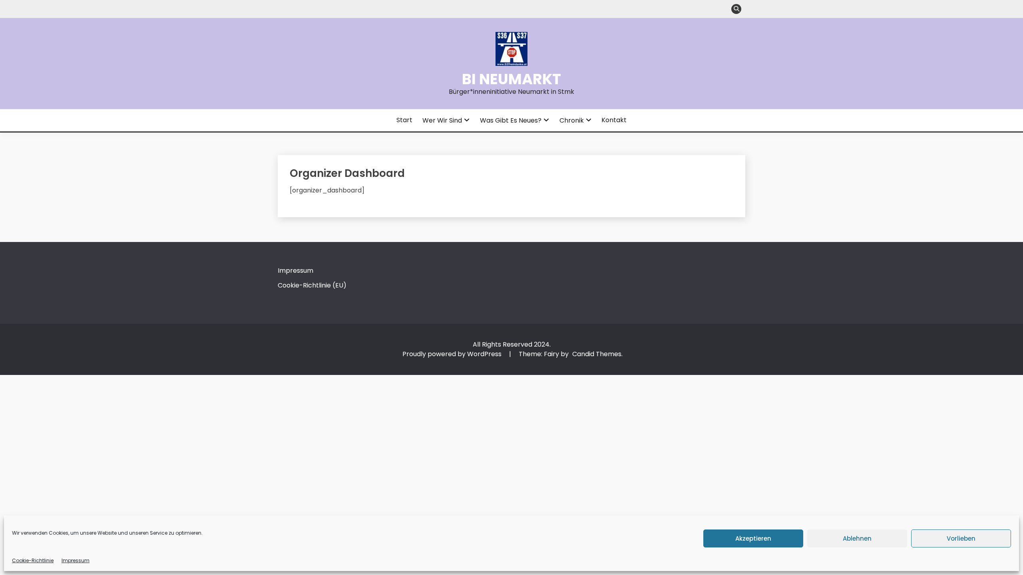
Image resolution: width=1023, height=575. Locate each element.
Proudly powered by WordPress (452, 354)
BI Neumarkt (511, 79)
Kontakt (614, 120)
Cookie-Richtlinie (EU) (312, 285)
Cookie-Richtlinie (33, 560)
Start (404, 120)
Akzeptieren (753, 538)
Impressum (76, 560)
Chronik (571, 120)
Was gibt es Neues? (510, 120)
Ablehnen (857, 538)
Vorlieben (961, 538)
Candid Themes (596, 354)
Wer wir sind (442, 120)
